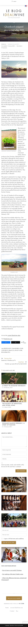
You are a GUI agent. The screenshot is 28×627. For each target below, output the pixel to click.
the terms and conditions (17, 538)
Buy (17, 611)
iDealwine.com (8, 339)
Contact (12, 611)
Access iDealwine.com (16, 607)
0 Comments (4, 47)
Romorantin (5, 352)
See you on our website (14, 598)
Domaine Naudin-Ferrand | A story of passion (13, 424)
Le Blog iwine (14, 13)
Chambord (15, 348)
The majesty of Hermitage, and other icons (12, 404)
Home (7, 607)
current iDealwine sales (14, 335)
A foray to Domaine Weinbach (13, 386)
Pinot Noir (18, 350)
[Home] (2, 37)
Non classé (19, 46)
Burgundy (7, 348)
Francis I (11, 350)
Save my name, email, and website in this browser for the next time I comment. (12, 465)
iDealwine (3, 44)
